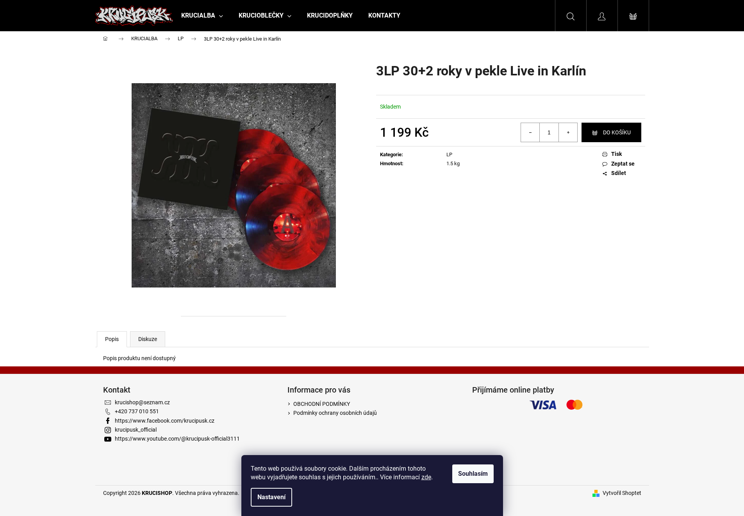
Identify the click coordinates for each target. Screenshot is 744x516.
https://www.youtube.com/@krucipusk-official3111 (177, 439)
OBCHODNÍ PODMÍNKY (321, 404)
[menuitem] (202, 15)
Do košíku (617, 132)
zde (426, 477)
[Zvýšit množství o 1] (567, 132)
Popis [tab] (112, 339)
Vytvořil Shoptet (622, 493)
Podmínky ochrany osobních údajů (335, 413)
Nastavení (271, 497)
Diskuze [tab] (147, 339)
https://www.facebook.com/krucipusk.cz (164, 421)
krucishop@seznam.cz (142, 402)
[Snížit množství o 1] (530, 132)
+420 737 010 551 (137, 411)
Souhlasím (473, 473)
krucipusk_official (136, 430)
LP (449, 154)
